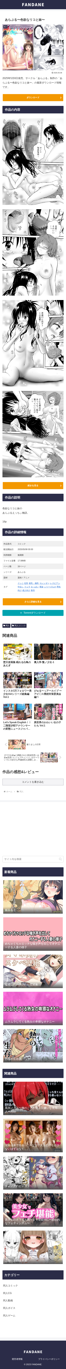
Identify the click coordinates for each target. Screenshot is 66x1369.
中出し (21, 587)
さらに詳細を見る (33, 601)
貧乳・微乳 (34, 583)
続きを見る (33, 485)
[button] (60, 859)
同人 (8, 625)
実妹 (41, 587)
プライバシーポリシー (49, 1359)
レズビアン (55, 583)
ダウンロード (33, 97)
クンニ (21, 583)
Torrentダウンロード (34, 612)
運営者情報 (17, 1359)
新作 (33, 590)
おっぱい (35, 587)
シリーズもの (50, 587)
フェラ (27, 587)
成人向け (26, 590)
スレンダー (44, 583)
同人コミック (20, 625)
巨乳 (26, 583)
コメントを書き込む (33, 782)
